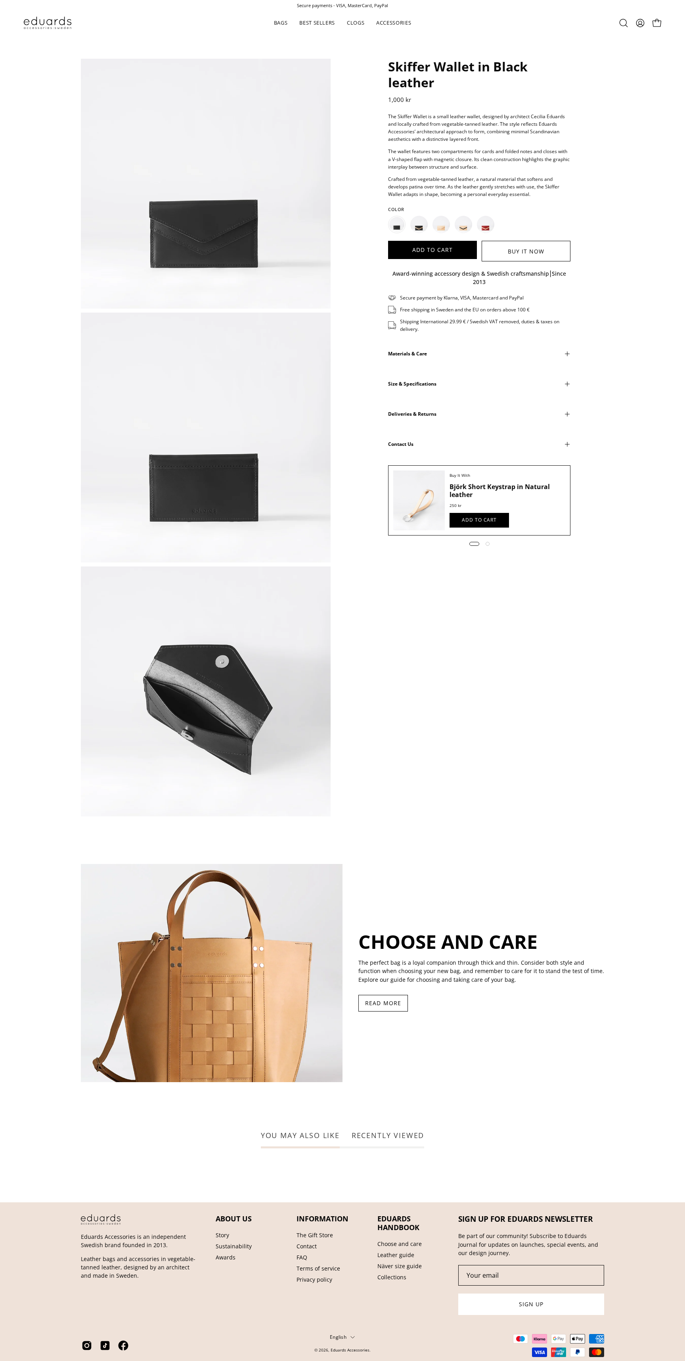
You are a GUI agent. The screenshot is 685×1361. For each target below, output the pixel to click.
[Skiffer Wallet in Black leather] (397, 224)
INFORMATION (322, 1218)
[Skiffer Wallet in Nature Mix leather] (463, 224)
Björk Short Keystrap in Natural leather (500, 490)
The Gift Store (315, 1235)
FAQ (302, 1257)
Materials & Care (407, 353)
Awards (225, 1257)
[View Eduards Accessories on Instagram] (87, 1345)
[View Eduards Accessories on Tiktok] (105, 1345)
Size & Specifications (412, 383)
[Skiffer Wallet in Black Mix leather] (419, 224)
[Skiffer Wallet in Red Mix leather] (485, 224)
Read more (383, 1003)
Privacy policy (314, 1279)
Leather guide (395, 1255)
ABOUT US (234, 1218)
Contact (307, 1246)
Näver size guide (399, 1266)
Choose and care (399, 1244)
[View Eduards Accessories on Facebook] (123, 1345)
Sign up (531, 1304)
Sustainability (234, 1246)
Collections (391, 1277)
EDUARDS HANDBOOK (398, 1223)
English (338, 1337)
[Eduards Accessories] (47, 23)
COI (353, 1356)
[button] (281, 23)
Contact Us (400, 444)
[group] (342, 5)
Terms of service (318, 1268)
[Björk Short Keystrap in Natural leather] (419, 500)
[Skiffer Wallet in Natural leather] (441, 224)
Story (222, 1235)
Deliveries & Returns (412, 414)
